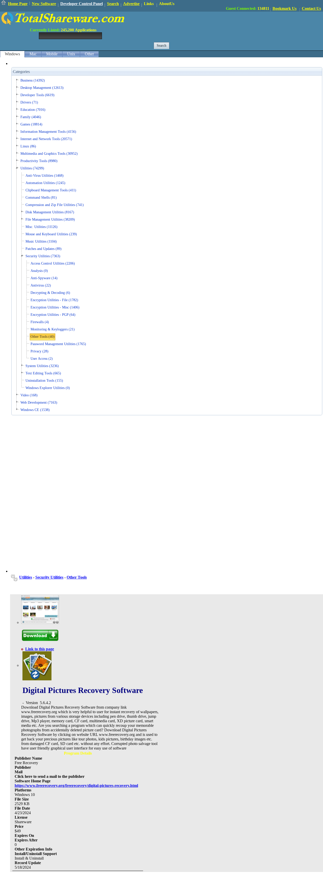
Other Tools (77, 577)
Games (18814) (31, 124)
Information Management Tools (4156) (48, 132)
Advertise (131, 4)
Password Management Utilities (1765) (58, 344)
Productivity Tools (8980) (39, 161)
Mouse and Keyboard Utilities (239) (51, 234)
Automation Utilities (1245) (45, 183)
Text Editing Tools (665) (43, 373)
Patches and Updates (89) (43, 249)
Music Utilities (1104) (41, 241)
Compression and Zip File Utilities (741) (54, 205)
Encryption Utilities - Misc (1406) (55, 307)
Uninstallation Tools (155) (44, 380)
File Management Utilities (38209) (50, 219)
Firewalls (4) (40, 322)
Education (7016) (32, 110)
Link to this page (39, 649)
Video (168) (29, 395)
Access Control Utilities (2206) (53, 263)
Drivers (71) (29, 102)
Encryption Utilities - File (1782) (54, 300)
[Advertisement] (231, 23)
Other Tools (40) (43, 337)
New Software (44, 4)
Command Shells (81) (41, 197)
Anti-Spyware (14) (44, 278)
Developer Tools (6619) (37, 95)
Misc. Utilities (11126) (41, 227)
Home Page (18, 4)
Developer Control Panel (81, 4)
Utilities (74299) (32, 168)
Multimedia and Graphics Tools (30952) (49, 154)
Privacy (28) (39, 351)
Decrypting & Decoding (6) (50, 293)
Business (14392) (32, 80)
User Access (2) (42, 358)
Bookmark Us (285, 8)
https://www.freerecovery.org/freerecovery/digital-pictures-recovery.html (76, 785)
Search (113, 4)
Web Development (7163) (38, 402)
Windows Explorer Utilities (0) (47, 388)
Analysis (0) (39, 271)
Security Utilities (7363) (42, 256)
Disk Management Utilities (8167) (49, 212)
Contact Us (311, 8)
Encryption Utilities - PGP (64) (53, 315)
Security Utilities (49, 577)
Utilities (25, 577)
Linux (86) (28, 146)
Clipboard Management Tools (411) (50, 190)
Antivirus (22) (41, 285)
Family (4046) (30, 117)
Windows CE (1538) (35, 410)
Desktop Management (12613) (42, 88)
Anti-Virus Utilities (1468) (44, 175)
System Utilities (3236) (42, 366)
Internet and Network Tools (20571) (46, 139)
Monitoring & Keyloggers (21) (53, 329)
